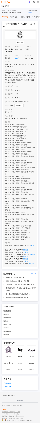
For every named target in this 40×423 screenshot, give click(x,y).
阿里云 (3, 10)
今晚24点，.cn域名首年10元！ (16, 277)
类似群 (7, 62)
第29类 (17, 58)
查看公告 (26, 250)
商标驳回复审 (7, 318)
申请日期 (28, 55)
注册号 (17, 46)
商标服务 (14, 10)
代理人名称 (8, 116)
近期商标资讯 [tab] (14, 17)
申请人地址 (8, 110)
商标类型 (8, 55)
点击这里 (30, 12)
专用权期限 (8, 102)
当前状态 (28, 46)
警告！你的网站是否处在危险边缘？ (18, 297)
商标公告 (8, 243)
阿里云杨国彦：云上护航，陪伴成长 (18, 281)
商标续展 (6, 314)
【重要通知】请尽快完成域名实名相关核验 (20, 284)
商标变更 (6, 328)
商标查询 (6, 334)
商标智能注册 (7, 311)
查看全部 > (34, 273)
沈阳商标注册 (7, 386)
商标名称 (8, 46)
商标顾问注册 (7, 331)
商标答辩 (6, 321)
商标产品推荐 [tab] (25, 17)
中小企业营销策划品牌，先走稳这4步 (18, 294)
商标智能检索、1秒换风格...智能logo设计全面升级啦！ (21, 289)
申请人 (7, 105)
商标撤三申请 (7, 324)
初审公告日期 (9, 90)
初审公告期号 (9, 86)
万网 (8, 10)
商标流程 (8, 122)
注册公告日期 (9, 98)
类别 (16, 55)
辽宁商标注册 (7, 383)
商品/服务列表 (9, 70)
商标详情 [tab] (5, 17)
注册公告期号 (9, 94)
